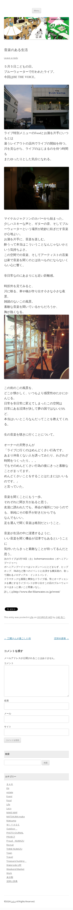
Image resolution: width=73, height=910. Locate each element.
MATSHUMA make (15, 816)
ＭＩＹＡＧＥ (13, 824)
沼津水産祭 (61, 638)
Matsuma (11, 820)
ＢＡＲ (9, 784)
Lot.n (8, 808)
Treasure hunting (16, 861)
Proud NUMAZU (15, 840)
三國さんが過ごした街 (17, 638)
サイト (7, 726)
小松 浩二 (60, 617)
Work (9, 873)
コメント (9, 663)
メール (7, 713)
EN (7, 788)
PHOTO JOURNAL (14, 832)
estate (9, 792)
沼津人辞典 (11, 881)
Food (9, 800)
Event (9, 796)
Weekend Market (15, 869)
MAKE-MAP (11, 812)
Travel (9, 856)
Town (9, 852)
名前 (6, 700)
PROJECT (10, 836)
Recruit (10, 844)
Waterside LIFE (13, 865)
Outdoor (11, 828)
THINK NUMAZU (14, 848)
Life (31, 617)
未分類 (9, 877)
